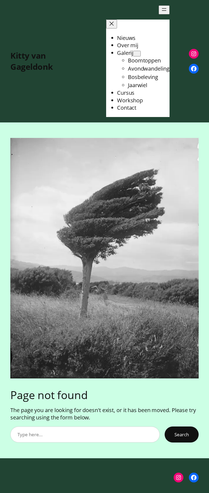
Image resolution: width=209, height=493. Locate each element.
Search (181, 434)
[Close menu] (111, 24)
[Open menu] (164, 9)
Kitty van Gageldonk (31, 61)
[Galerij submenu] (137, 53)
